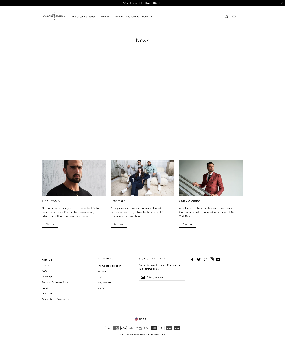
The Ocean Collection (84, 16)
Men (117, 16)
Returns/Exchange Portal (55, 282)
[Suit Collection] (211, 178)
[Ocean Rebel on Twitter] (199, 259)
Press (45, 288)
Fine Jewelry (132, 16)
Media (145, 16)
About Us (47, 259)
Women (105, 16)
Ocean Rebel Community (55, 299)
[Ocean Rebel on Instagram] (212, 259)
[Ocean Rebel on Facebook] (192, 259)
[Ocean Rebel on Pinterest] (205, 259)
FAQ (44, 271)
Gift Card (47, 293)
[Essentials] (142, 178)
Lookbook (47, 276)
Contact (46, 265)
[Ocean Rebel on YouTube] (218, 259)
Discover (50, 224)
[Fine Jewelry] (74, 178)
